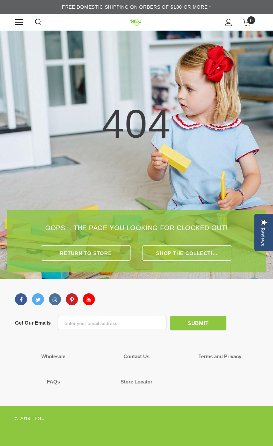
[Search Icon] (38, 22)
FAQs (53, 381)
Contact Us (136, 356)
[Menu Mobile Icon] (19, 22)
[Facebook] (21, 299)
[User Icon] (228, 22)
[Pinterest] (72, 299)
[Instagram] (55, 299)
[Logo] (135, 22)
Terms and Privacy (219, 356)
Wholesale (53, 356)
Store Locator (136, 381)
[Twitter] (38, 299)
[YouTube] (89, 299)
